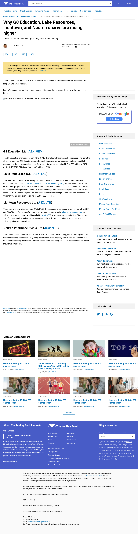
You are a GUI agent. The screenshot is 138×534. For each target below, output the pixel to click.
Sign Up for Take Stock (107, 236)
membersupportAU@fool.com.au (39, 522)
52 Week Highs (105, 199)
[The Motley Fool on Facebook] (103, 314)
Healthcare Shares (107, 174)
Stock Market (26, 11)
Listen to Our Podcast (106, 273)
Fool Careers (71, 440)
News (50, 440)
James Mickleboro (15, 46)
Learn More (42, 71)
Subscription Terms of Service (58, 458)
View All (69, 412)
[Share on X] (73, 46)
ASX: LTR (44, 202)
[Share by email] (76, 46)
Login (128, 3)
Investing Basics (42, 11)
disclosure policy (11, 312)
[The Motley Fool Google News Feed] (112, 314)
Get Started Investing (106, 248)
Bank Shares (104, 164)
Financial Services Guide (56, 448)
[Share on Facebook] (71, 46)
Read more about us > (10, 462)
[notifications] (118, 3)
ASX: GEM (35, 151)
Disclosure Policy (54, 462)
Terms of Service (54, 455)
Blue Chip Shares (106, 184)
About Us (98, 11)
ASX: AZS (46, 215)
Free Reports (71, 11)
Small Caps (104, 189)
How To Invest (105, 144)
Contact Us (71, 443)
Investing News (10, 11)
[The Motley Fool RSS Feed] (107, 314)
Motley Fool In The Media (110, 209)
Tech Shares (104, 169)
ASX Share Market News (17, 16)
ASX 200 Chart (53, 433)
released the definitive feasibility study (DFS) (45, 183)
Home (5, 16)
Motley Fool (6, 308)
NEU (32, 54)
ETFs (101, 194)
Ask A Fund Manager (108, 214)
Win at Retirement (105, 261)
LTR (23, 54)
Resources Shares (107, 154)
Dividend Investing (107, 149)
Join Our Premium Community (110, 286)
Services (70, 436)
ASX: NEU (51, 228)
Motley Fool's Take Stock (109, 204)
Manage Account (54, 465)
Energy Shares (105, 179)
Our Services (85, 11)
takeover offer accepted (72, 212)
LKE (15, 54)
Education (51, 443)
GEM (6, 54)
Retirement (57, 11)
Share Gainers (32, 16)
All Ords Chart (53, 436)
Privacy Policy (52, 452)
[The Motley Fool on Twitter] (99, 314)
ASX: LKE (39, 174)
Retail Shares (105, 159)
